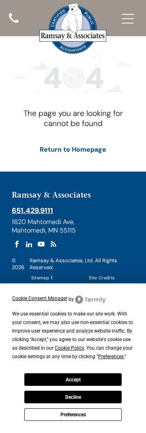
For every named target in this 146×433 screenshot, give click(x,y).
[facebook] (17, 245)
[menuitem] (40, 277)
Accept (73, 380)
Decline (73, 397)
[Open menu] (128, 19)
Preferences (73, 415)
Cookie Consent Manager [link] (39, 298)
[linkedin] (29, 245)
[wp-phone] (14, 24)
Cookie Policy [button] (69, 348)
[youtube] (41, 245)
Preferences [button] (111, 356)
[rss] (53, 245)
